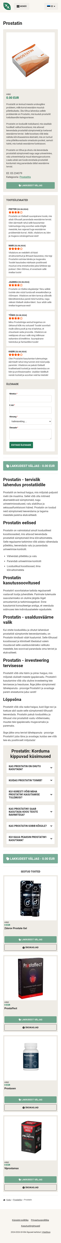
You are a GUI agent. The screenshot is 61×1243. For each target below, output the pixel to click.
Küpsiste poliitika (20, 1220)
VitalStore (46, 1232)
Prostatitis (25, 177)
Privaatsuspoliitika (40, 1220)
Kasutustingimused (30, 1226)
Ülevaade (13, 428)
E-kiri (12, 405)
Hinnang (13, 417)
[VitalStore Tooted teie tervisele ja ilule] (7, 6)
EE (52, 6)
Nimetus (13, 394)
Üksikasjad (31, 947)
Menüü (23, 6)
